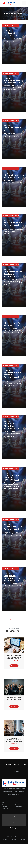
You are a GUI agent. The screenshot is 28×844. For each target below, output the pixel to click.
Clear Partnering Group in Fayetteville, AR (12, 477)
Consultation (5, 806)
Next (11, 619)
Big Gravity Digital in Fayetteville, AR (14, 176)
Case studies (18, 804)
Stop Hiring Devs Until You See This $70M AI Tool (14, 698)
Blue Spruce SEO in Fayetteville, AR (13, 223)
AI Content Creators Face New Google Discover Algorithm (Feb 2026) (14, 657)
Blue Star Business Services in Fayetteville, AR (13, 274)
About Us (4, 802)
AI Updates (14, 701)
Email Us (14, 818)
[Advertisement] (14, 53)
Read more (14, 666)
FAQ (16, 808)
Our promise (5, 808)
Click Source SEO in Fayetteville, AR (13, 527)
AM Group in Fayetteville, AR (11, 34)
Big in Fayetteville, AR (13, 128)
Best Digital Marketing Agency (11, 26)
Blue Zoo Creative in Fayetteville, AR (13, 324)
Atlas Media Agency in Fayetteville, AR (13, 81)
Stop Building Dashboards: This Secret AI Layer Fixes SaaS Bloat (14, 739)
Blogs (16, 802)
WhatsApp (14, 816)
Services (4, 804)
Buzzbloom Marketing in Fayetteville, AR (11, 426)
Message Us (15, 771)
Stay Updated (14, 660)
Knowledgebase (18, 806)
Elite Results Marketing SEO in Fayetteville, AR (12, 578)
